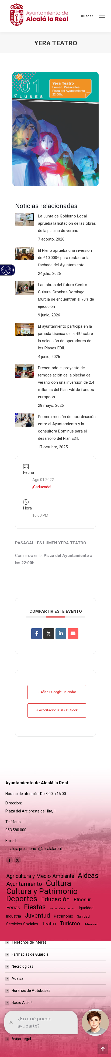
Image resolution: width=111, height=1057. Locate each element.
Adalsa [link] (17, 978)
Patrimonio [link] (63, 916)
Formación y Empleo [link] (62, 908)
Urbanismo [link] (91, 924)
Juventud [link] (37, 915)
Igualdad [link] (86, 908)
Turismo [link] (70, 923)
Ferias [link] (13, 907)
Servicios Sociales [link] (22, 924)
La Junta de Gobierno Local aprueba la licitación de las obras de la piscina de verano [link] (67, 223)
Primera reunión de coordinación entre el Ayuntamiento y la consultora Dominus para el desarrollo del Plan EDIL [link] (67, 427)
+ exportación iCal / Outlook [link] (57, 710)
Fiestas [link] (35, 907)
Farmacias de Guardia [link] (30, 954)
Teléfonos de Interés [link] (29, 942)
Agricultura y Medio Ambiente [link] (40, 876)
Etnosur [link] (82, 900)
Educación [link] (55, 899)
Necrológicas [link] (22, 966)
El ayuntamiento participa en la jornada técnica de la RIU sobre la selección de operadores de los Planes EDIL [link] (65, 337)
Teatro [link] (49, 923)
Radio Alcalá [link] (22, 1002)
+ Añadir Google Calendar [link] (57, 692)
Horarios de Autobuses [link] (31, 990)
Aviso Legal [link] (21, 1039)
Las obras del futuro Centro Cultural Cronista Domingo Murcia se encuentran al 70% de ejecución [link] (66, 295)
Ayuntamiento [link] (24, 884)
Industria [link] (13, 916)
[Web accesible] (6, 270)
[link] (102, 15)
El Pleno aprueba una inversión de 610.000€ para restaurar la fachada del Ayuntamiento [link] (65, 257)
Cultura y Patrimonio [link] (42, 891)
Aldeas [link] (88, 875)
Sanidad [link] (83, 916)
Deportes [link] (21, 898)
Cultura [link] (58, 883)
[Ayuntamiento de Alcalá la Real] (38, 16)
